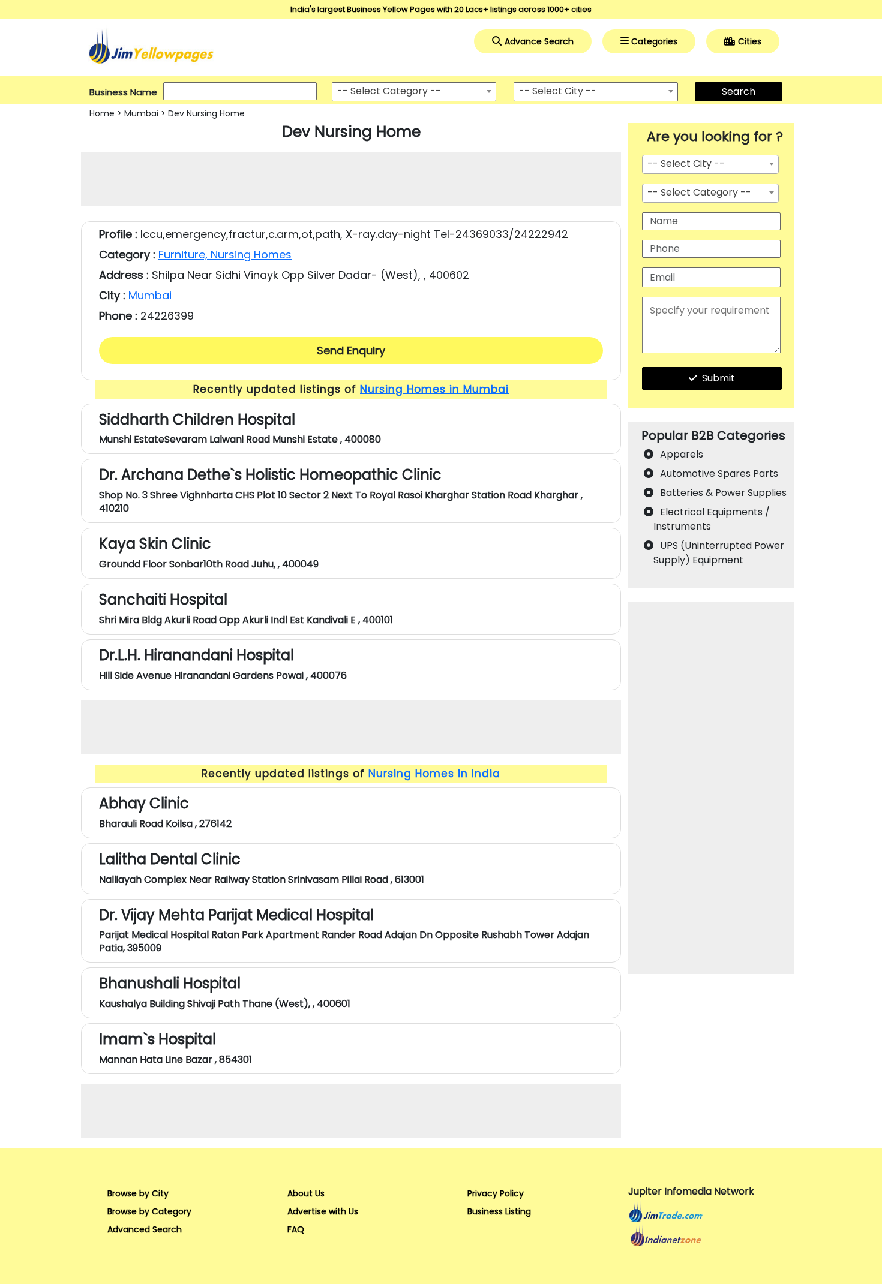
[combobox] (414, 91)
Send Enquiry (351, 350)
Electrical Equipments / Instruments (711, 519)
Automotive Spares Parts (719, 473)
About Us (306, 1193)
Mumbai (141, 113)
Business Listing (499, 1211)
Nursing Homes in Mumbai (434, 389)
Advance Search (539, 41)
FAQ (295, 1229)
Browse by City (138, 1193)
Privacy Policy (495, 1193)
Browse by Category (149, 1211)
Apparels (681, 454)
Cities (749, 41)
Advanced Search (144, 1229)
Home (102, 113)
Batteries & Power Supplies (723, 493)
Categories (654, 41)
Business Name (123, 92)
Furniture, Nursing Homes (225, 254)
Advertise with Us (322, 1211)
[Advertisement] (351, 179)
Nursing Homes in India (434, 773)
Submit (718, 378)
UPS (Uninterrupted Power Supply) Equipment (718, 553)
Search (738, 91)
